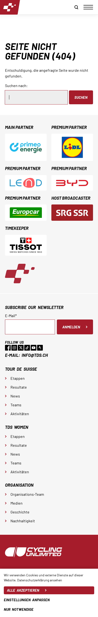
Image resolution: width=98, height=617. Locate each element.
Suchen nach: (16, 85)
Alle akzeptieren (23, 590)
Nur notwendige (19, 609)
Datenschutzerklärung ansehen (39, 580)
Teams (15, 404)
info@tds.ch (35, 355)
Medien (16, 503)
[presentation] (88, 7)
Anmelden (71, 327)
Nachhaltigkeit (22, 520)
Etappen (17, 378)
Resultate (18, 387)
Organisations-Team (27, 494)
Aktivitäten (19, 413)
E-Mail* (11, 316)
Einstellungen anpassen (27, 600)
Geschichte (19, 512)
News (15, 396)
